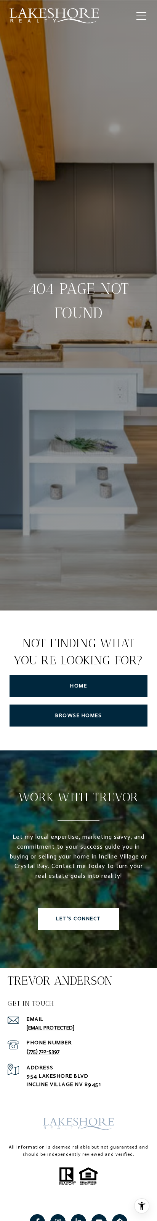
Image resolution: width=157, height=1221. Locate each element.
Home (78, 686)
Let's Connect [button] (78, 918)
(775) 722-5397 (43, 1051)
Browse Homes (78, 715)
